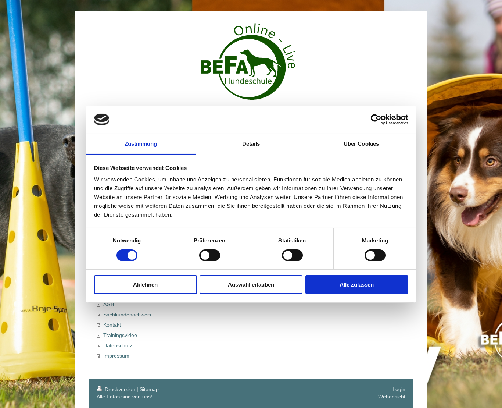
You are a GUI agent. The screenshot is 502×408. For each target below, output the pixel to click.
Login (398, 389)
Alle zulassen (357, 284)
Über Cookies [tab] (361, 144)
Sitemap (149, 389)
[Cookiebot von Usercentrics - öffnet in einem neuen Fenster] (376, 119)
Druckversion (120, 389)
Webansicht (391, 397)
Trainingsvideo (120, 335)
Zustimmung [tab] (141, 144)
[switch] (209, 255)
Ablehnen (145, 284)
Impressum (116, 356)
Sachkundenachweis (127, 314)
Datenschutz (117, 345)
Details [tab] (251, 144)
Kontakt (112, 325)
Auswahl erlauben (251, 284)
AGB (108, 304)
